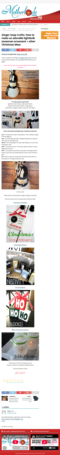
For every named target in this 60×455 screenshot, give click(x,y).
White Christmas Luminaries (20, 330)
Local (29, 21)
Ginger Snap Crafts (22, 54)
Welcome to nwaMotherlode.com (14, 431)
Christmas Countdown (20, 202)
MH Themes (42, 453)
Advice (24, 21)
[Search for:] (50, 24)
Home (2, 21)
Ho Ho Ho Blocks (20, 287)
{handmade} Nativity (20, 245)
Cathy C (9, 411)
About (8, 21)
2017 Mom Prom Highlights (41, 431)
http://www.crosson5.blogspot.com (12, 419)
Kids (19, 21)
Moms (13, 21)
